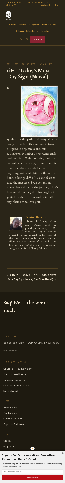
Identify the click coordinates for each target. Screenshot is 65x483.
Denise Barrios (35, 217)
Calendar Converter (14, 379)
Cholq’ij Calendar (25, 31)
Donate (45, 31)
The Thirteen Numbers (16, 374)
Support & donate (14, 424)
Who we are (10, 407)
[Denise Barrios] (17, 223)
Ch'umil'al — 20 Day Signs (18, 368)
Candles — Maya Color (16, 385)
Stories (22, 24)
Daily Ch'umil (10, 390)
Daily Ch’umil (49, 24)
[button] (32, 457)
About (12, 24)
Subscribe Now (32, 477)
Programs (34, 24)
